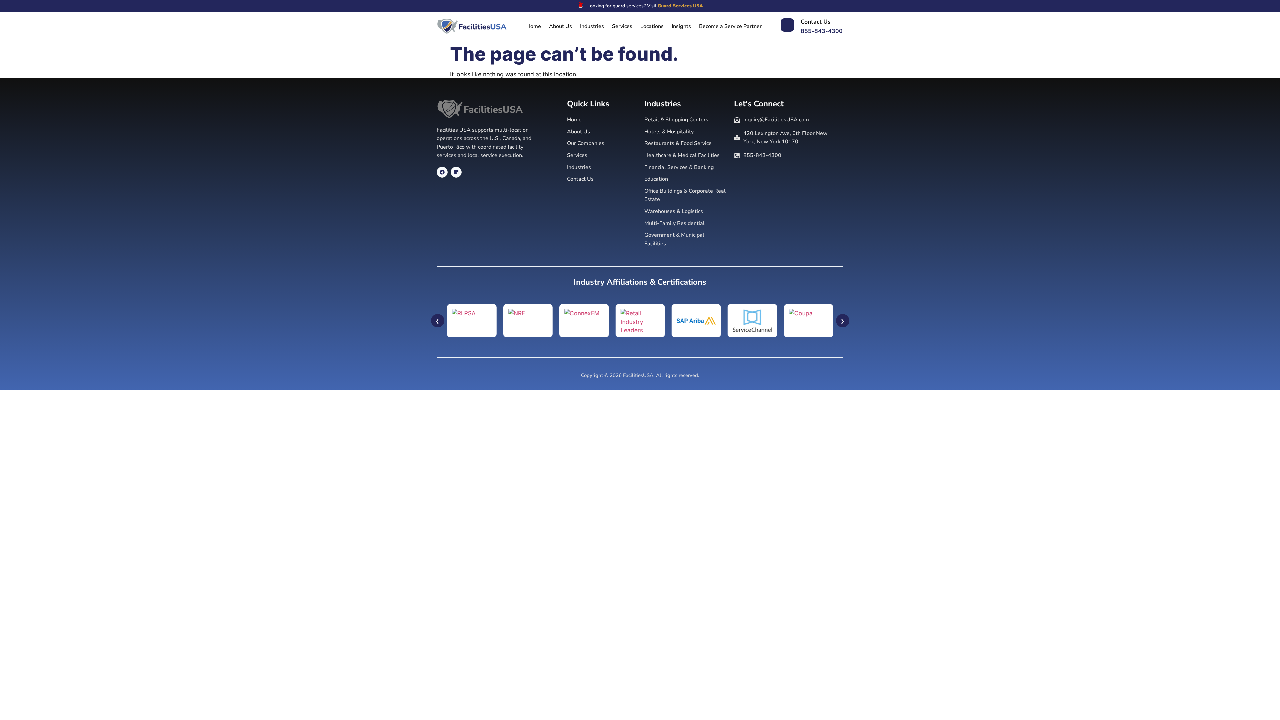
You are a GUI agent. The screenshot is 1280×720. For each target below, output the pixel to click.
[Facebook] (442, 172)
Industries (592, 26)
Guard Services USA (680, 6)
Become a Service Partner (730, 26)
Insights (681, 26)
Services (622, 26)
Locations (652, 26)
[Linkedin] (456, 172)
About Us (560, 26)
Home (533, 26)
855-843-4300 (822, 31)
